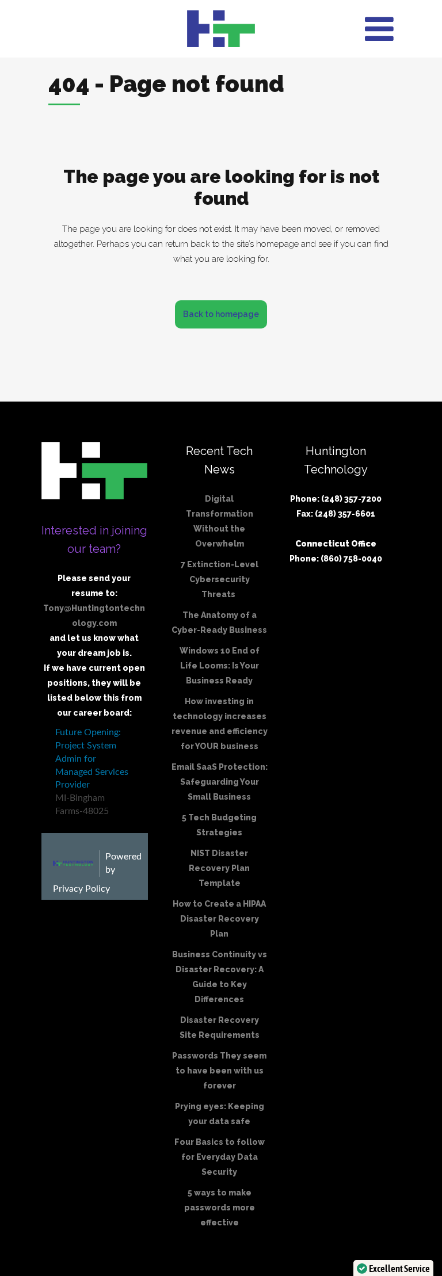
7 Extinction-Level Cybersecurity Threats (219, 579)
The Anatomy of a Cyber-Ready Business (219, 622)
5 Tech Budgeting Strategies (219, 825)
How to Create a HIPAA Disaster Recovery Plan (219, 918)
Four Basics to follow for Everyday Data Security (219, 1156)
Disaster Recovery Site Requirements (220, 1027)
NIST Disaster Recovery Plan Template (219, 868)
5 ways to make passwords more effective (219, 1207)
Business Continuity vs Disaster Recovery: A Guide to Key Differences (219, 977)
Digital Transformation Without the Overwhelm (219, 521)
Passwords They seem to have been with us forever (219, 1070)
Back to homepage (221, 314)
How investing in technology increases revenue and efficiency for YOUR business (220, 724)
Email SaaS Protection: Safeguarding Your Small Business (220, 781)
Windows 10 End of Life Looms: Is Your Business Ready (220, 665)
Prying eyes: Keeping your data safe (219, 1114)
